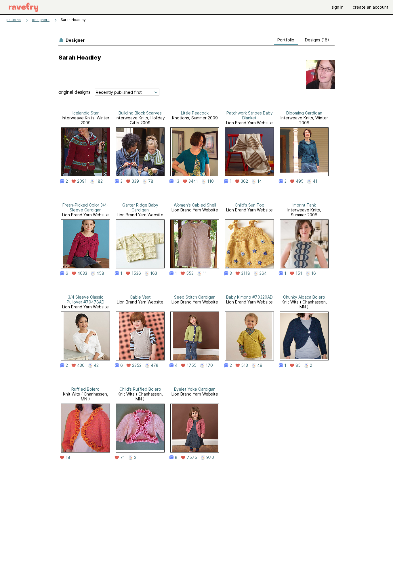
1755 (192, 365)
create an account (370, 7)
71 (122, 457)
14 (259, 181)
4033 (82, 273)
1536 (136, 273)
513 (244, 365)
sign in (337, 7)
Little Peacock (195, 112)
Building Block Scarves (140, 112)
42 (96, 365)
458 (100, 273)
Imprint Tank (304, 205)
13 (177, 181)
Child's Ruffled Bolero (140, 389)
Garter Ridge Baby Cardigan (140, 207)
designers (40, 20)
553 (190, 273)
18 (68, 457)
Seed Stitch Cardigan (194, 297)
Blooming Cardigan (304, 112)
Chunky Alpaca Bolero (304, 297)
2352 (137, 365)
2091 (82, 181)
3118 (245, 273)
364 (263, 273)
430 (81, 365)
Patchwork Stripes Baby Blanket (249, 115)
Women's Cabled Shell (195, 205)
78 (150, 181)
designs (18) (317, 39)
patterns (13, 20)
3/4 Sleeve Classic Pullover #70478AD (85, 299)
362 (244, 181)
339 (135, 181)
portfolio (285, 39)
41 (315, 181)
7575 (192, 457)
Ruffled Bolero (85, 389)
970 (210, 457)
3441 (193, 181)
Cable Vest (140, 297)
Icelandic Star (86, 112)
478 (155, 365)
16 (313, 273)
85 (298, 365)
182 (99, 181)
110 (210, 181)
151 (298, 273)
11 (205, 273)
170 (209, 365)
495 (300, 181)
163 (153, 273)
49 (259, 365)
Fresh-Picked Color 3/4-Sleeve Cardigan (85, 207)
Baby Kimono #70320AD (249, 297)
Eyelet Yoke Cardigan (194, 389)
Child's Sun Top (249, 205)
